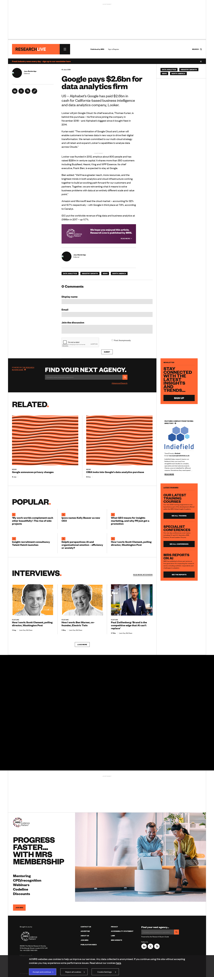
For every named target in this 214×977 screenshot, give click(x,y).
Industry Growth (90, 273)
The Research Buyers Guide (23, 368)
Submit (107, 352)
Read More (126, 238)
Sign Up (179, 398)
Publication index (89, 944)
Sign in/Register (113, 49)
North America (119, 273)
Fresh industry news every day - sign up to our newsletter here (41, 61)
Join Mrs (84, 940)
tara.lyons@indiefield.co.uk (179, 455)
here (118, 962)
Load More (82, 644)
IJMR (113, 936)
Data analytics (70, 273)
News (105, 273)
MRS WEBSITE (116, 940)
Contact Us (86, 927)
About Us (85, 936)
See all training (179, 516)
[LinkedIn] (14, 93)
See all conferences (179, 544)
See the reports (179, 574)
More (143, 574)
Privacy (114, 927)
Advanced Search (119, 383)
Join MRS (19, 907)
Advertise (85, 931)
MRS (102, 49)
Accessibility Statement (122, 931)
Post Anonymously (122, 340)
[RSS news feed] (27, 93)
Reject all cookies (73, 971)
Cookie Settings (104, 971)
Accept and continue (42, 971)
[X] (21, 93)
